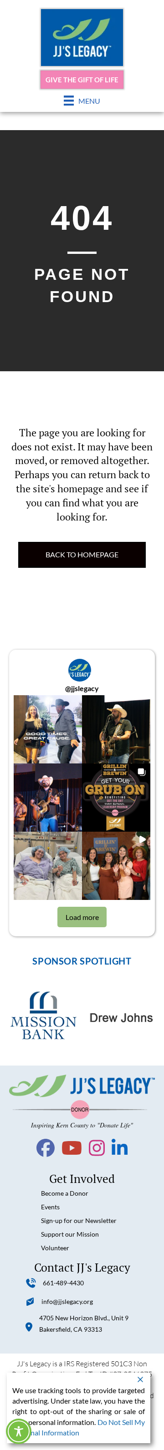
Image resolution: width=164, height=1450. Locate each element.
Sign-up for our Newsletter (79, 1220)
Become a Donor (64, 1193)
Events (50, 1207)
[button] (48, 729)
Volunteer (55, 1248)
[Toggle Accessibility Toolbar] (19, 1431)
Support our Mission (70, 1234)
